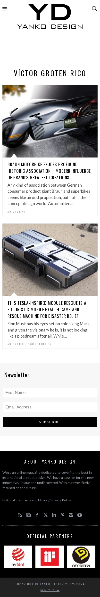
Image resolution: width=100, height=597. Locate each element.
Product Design (40, 344)
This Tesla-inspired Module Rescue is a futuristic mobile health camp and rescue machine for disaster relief (47, 309)
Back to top (49, 590)
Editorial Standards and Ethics (25, 500)
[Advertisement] (49, 50)
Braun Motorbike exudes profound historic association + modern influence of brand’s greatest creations (49, 171)
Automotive (16, 211)
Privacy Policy (60, 500)
